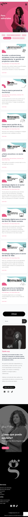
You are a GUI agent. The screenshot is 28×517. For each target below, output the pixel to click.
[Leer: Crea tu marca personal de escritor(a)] (14, 83)
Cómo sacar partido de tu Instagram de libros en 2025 (13, 126)
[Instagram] (11, 506)
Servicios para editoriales (5, 487)
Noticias (24, 35)
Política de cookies (4, 501)
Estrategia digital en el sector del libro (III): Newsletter (13, 186)
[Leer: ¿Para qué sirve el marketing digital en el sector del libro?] (14, 281)
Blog (1, 492)
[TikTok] (17, 506)
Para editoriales (7, 38)
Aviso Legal (2, 503)
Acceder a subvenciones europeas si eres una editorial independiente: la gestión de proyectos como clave (13, 58)
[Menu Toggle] (26, 4)
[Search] (24, 321)
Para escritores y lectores (18, 38)
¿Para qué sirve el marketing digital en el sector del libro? (13, 289)
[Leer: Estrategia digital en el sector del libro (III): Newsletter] (14, 177)
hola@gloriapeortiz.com (14, 512)
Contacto (2, 494)
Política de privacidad (5, 500)
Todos (3, 35)
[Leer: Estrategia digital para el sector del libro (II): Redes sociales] (14, 212)
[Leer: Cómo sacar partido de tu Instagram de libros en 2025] (14, 117)
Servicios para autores (5, 489)
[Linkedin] (14, 506)
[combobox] (12, 321)
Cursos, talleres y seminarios (13, 35)
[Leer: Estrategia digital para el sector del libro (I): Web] (14, 246)
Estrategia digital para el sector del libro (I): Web (14, 255)
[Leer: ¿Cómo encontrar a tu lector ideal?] (14, 147)
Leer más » (4, 72)
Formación (2, 491)
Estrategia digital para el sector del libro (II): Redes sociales (14, 220)
